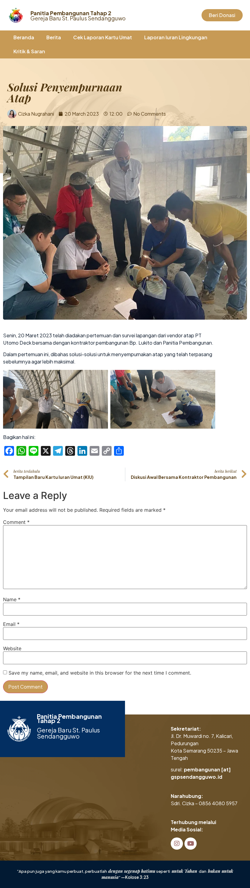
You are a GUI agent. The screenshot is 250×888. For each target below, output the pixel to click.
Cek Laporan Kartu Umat (102, 37)
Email (11, 624)
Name (11, 599)
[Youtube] (190, 843)
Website (12, 648)
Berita (53, 37)
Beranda (23, 37)
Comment (16, 522)
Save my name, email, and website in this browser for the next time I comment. (100, 672)
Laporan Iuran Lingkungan (175, 37)
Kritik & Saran (29, 51)
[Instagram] (177, 843)
